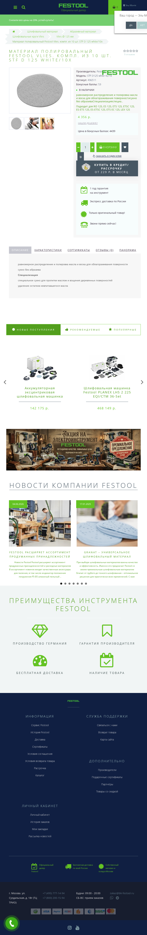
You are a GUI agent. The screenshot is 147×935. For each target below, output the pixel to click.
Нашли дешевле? (88, 123)
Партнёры (107, 784)
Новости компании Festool (73, 485)
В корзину (109, 147)
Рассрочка (40, 768)
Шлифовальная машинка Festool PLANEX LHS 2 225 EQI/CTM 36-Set (107, 392)
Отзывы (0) (105, 250)
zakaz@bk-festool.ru (122, 893)
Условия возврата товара (40, 761)
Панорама (127, 250)
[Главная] (14, 31)
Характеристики (48, 250)
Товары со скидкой (107, 791)
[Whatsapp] (111, 897)
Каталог (39, 775)
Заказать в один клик (109, 156)
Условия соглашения (40, 753)
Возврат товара (107, 732)
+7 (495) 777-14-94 (54, 893)
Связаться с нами (107, 725)
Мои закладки (40, 829)
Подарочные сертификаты (107, 777)
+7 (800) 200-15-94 (54, 898)
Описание (20, 250)
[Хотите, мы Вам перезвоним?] (12, 923)
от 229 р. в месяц (111, 168)
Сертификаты (79, 250)
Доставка (40, 739)
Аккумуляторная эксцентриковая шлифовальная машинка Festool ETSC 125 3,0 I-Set (40, 394)
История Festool (40, 732)
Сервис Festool (40, 725)
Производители (107, 770)
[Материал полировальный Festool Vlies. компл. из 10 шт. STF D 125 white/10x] (16, 123)
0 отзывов (129, 54)
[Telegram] (117, 898)
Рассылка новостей (40, 836)
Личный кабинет (40, 814)
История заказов (39, 822)
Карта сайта (107, 739)
